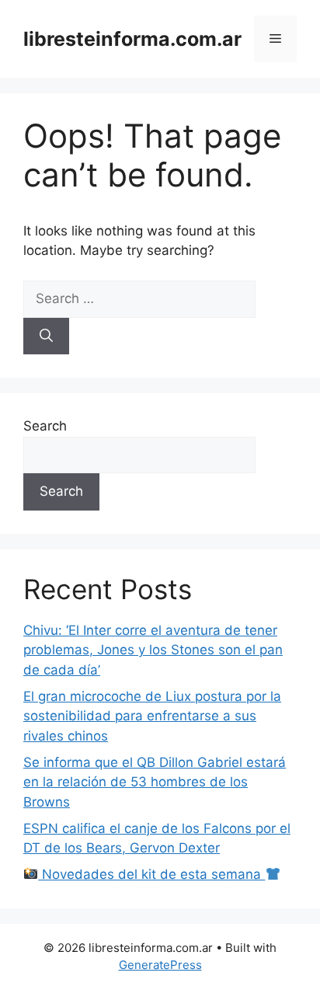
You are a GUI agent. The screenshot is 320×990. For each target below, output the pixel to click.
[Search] (46, 336)
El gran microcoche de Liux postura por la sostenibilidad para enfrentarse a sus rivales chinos (152, 716)
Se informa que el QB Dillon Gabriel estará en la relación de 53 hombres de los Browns (154, 782)
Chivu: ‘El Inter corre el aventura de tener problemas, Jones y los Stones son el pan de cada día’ (153, 650)
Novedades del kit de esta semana (151, 874)
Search (45, 426)
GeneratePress (160, 964)
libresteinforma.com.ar (132, 39)
